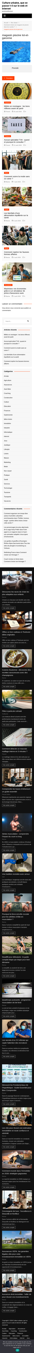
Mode (6, 173)
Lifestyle (7, 449)
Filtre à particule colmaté (12, 711)
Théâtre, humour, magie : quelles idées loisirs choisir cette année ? (16, 520)
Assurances (8, 285)
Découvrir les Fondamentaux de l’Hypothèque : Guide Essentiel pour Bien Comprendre (16, 1087)
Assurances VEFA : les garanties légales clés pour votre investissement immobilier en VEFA (16, 1254)
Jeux (5, 441)
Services (7, 484)
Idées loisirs (8, 419)
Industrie (7, 428)
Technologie (8, 488)
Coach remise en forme (12, 559)
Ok (17, 1350)
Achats (6, 376)
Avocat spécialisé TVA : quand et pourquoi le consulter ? (15, 342)
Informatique (8, 432)
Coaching (7, 393)
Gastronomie (8, 415)
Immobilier (7, 423)
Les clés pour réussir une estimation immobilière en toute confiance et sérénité (16, 1130)
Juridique (7, 445)
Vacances (7, 501)
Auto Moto (7, 389)
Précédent (9, 78)
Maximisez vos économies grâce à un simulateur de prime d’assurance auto (15, 291)
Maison (6, 458)
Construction (8, 397)
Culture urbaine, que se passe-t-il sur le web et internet (14, 5)
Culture (6, 402)
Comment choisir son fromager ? (15, 561)
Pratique (7, 475)
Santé (6, 209)
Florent (8, 111)
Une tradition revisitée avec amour (16, 874)
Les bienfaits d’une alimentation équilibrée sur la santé (16, 215)
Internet (6, 436)
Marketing (7, 462)
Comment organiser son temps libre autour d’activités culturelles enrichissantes (16, 516)
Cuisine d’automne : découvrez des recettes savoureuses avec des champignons (16, 672)
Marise (8, 182)
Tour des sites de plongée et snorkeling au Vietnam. (17, 546)
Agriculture (7, 380)
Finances (7, 136)
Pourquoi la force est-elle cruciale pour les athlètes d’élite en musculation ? (15, 916)
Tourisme (7, 102)
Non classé (8, 471)
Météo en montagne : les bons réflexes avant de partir (17, 336)
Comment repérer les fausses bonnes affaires (16, 362)
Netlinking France (10, 552)
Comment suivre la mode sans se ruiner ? (15, 349)
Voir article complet (8, 608)
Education (7, 406)
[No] (32, 1346)
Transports (7, 496)
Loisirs (6, 453)
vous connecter (15, 308)
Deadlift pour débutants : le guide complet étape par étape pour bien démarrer (16, 959)
